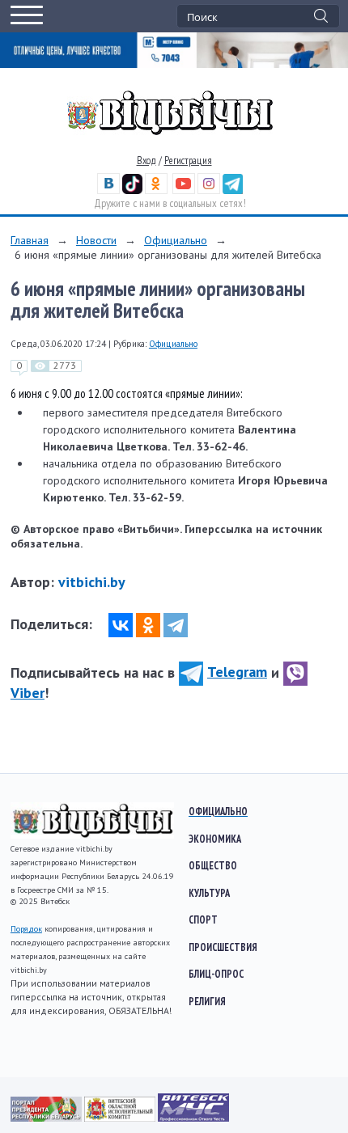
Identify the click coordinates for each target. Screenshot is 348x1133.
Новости (96, 240)
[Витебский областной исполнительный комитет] (121, 1117)
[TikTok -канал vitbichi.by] (132, 190)
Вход (146, 160)
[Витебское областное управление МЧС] (193, 1117)
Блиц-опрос (216, 973)
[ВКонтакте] (120, 625)
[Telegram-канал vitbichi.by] (233, 190)
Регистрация (188, 160)
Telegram (237, 671)
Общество (213, 865)
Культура (209, 892)
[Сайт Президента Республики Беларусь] (47, 1117)
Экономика (215, 838)
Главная (30, 240)
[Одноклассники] (148, 625)
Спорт (203, 919)
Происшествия (223, 947)
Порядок (26, 929)
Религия (207, 1001)
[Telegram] (175, 625)
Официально (175, 240)
